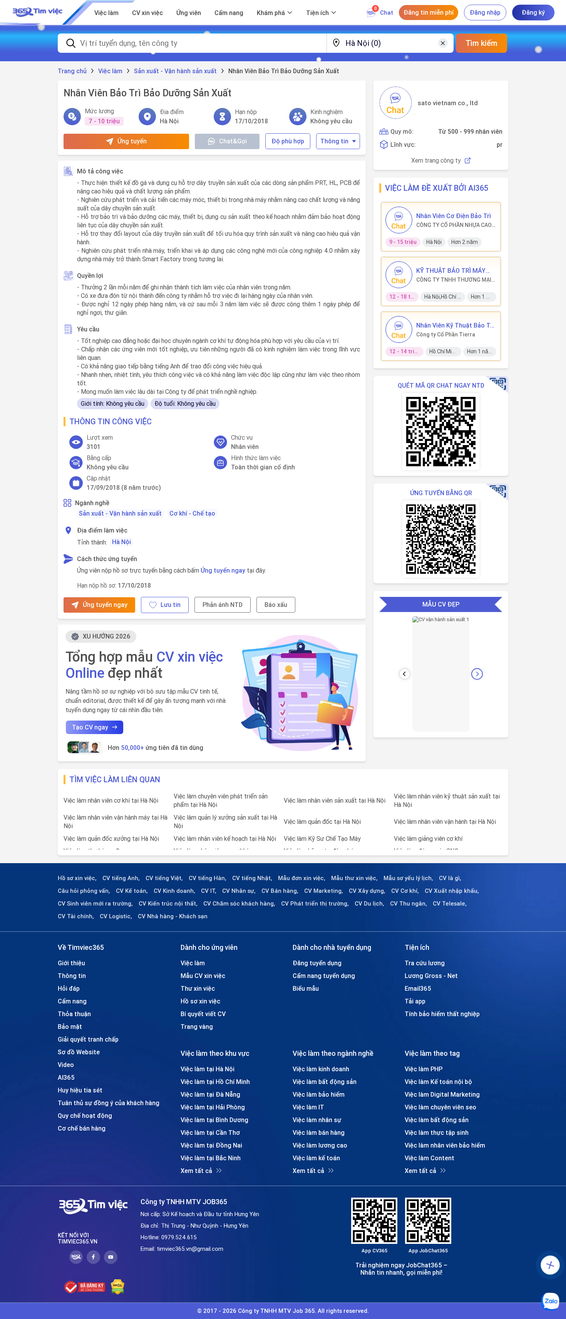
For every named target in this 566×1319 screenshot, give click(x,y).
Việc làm (106, 13)
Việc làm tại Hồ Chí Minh (215, 1081)
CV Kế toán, (132, 890)
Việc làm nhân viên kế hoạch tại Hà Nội (225, 838)
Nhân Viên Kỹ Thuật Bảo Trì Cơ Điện (455, 325)
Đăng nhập (485, 12)
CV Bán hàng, (279, 890)
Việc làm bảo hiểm (319, 1094)
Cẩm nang (228, 13)
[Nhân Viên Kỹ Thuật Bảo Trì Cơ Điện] (398, 329)
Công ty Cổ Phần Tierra (445, 334)
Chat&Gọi (233, 141)
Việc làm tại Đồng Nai (211, 1145)
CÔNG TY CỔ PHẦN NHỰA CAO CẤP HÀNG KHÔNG (454, 225)
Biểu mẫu (306, 988)
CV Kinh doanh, (174, 890)
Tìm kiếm (481, 43)
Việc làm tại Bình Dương (214, 1119)
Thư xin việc (198, 988)
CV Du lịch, (369, 903)
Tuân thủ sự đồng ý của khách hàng (108, 1102)
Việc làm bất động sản (325, 1081)
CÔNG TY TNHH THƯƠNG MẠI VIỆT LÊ (453, 279)
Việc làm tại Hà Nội (207, 1068)
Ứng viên (188, 13)
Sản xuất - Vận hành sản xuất (120, 513)
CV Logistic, (116, 916)
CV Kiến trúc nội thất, (168, 903)
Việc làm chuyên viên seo (440, 1107)
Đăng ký (533, 12)
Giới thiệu (71, 962)
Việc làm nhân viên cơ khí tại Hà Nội (111, 800)
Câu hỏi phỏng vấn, (84, 890)
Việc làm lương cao (320, 1145)
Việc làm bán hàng (319, 1132)
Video (66, 1064)
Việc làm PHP (423, 1068)
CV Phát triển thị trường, (315, 903)
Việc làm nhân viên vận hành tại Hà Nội (445, 821)
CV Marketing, (323, 890)
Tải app (415, 1001)
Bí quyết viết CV (203, 1013)
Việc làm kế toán (316, 1157)
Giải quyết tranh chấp (88, 1039)
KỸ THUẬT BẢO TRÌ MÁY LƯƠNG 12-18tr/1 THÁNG (452, 270)
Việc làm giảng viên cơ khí (428, 838)
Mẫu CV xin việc (203, 975)
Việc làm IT (308, 1107)
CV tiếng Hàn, (207, 878)
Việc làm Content (429, 1157)
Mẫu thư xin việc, (354, 878)
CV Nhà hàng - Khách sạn (173, 916)
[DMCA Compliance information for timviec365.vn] (117, 1287)
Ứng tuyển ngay (223, 570)
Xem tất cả (196, 1170)
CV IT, (208, 890)
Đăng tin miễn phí (429, 12)
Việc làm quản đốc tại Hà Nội (322, 821)
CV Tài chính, (76, 916)
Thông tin (334, 141)
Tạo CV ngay (90, 727)
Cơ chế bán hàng (81, 1128)
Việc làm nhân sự (317, 1119)
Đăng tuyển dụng (317, 962)
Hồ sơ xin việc (200, 1001)
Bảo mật (70, 1026)
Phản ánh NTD (223, 604)
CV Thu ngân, (408, 903)
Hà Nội (121, 542)
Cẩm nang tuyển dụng (324, 975)
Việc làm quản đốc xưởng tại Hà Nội (111, 838)
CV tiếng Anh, (121, 878)
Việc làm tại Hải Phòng (213, 1107)
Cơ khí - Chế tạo (192, 513)
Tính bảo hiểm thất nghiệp (442, 1013)
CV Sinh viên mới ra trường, (95, 903)
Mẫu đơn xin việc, (301, 878)
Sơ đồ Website (79, 1051)
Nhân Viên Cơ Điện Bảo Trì (453, 216)
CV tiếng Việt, (164, 878)
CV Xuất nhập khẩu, (452, 890)
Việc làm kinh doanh (321, 1068)
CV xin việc (147, 13)
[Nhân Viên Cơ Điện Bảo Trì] (398, 220)
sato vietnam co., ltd (448, 103)
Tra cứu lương (425, 962)
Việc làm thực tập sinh (437, 1132)
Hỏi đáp (69, 988)
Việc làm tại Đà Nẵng (210, 1094)
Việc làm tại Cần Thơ (210, 1132)
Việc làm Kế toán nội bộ (438, 1081)
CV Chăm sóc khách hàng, (239, 903)
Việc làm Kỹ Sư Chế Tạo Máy (322, 838)
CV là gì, (450, 878)
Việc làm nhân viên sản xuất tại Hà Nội (334, 800)
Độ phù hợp (287, 141)
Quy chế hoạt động (85, 1115)
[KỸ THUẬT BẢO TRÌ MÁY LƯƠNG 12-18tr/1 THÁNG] (398, 274)
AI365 (66, 1077)
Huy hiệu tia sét (80, 1090)
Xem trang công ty (436, 160)
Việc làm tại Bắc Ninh (211, 1157)
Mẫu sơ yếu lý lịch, (408, 878)
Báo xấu (276, 604)
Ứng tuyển (132, 141)
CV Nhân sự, (239, 890)
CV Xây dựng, (367, 890)
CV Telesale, (450, 903)
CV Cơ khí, (405, 890)
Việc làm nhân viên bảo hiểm (445, 1145)
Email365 (418, 988)
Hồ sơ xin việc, (77, 878)
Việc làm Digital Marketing (442, 1094)
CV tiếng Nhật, (252, 878)
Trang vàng (197, 1026)
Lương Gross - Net (431, 975)
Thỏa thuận (74, 1013)
